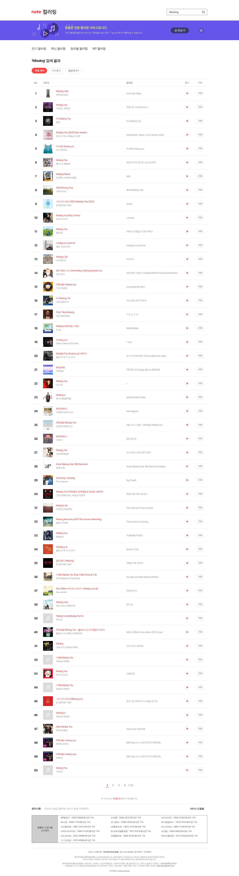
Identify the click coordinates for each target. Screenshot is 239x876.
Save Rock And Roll (135, 728)
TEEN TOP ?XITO (134, 563)
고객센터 (147, 852)
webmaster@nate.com (165, 866)
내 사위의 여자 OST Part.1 (138, 452)
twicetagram (132, 411)
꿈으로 (129, 604)
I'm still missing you (135, 148)
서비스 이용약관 (95, 852)
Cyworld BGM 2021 (135, 286)
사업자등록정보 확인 (168, 863)
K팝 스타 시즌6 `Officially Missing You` (144, 424)
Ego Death (131, 480)
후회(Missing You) (134, 190)
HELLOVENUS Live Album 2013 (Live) (144, 632)
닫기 (201, 30)
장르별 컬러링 (79, 48)
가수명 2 (56, 70)
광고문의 (138, 852)
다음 (130, 785)
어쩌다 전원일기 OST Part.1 (139, 231)
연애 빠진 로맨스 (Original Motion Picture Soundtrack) (152, 272)
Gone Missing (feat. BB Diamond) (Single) (146, 466)
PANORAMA (132, 328)
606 (128, 176)
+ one (129, 342)
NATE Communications (120, 871)
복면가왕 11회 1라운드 (137, 493)
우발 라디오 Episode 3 (137, 107)
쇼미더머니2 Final (134, 645)
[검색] (203, 12)
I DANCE (130, 673)
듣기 (187, 93)
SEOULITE (131, 438)
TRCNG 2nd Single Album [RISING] (143, 369)
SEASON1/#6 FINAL (136, 397)
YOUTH (130, 259)
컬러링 (51, 12)
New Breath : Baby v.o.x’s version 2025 (145, 134)
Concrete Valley (133, 93)
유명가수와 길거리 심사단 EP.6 (141, 162)
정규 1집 (142, 701)
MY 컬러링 (99, 48)
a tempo (130, 217)
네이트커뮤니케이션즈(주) (84, 857)
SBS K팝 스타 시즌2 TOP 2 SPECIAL (143, 742)
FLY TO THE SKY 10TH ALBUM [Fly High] (146, 355)
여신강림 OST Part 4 (136, 300)
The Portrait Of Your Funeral (139, 507)
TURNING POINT (134, 535)
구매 (200, 93)
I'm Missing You (133, 121)
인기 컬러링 (39, 48)
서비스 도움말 (197, 808)
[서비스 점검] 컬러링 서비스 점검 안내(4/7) (66, 808)
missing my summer (135, 245)
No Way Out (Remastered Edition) (142, 576)
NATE (36, 11)
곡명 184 (39, 70)
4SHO (129, 204)
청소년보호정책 (126, 852)
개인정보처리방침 (111, 852)
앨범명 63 (73, 70)
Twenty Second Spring (137, 521)
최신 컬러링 (58, 48)
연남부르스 (131, 590)
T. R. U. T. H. (132, 314)
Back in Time (132, 549)
